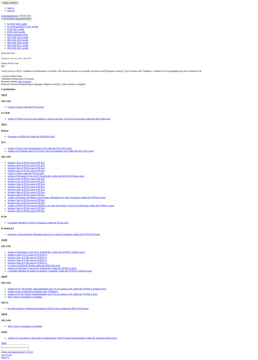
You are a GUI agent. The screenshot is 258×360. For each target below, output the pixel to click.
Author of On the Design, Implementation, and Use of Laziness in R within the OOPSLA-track (52, 294)
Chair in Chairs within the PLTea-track (26, 107)
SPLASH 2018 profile (17, 37)
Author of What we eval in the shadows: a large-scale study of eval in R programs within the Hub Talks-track (59, 119)
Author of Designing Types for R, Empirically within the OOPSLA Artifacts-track (46, 252)
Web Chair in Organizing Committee (25, 297)
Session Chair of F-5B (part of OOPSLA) (27, 257)
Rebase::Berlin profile (17, 34)
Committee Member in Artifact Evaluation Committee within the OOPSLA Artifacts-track (50, 271)
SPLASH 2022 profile (17, 48)
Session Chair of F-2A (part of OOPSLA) (27, 255)
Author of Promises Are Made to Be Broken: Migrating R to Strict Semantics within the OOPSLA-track (57, 197)
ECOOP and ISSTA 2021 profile (22, 26)
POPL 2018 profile (16, 32)
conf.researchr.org (9, 15)
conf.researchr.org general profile (16, 19)
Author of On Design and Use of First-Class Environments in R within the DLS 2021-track (51, 151)
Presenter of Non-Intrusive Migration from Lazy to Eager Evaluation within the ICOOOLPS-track (54, 234)
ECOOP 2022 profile (17, 24)
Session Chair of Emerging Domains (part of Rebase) (33, 291)
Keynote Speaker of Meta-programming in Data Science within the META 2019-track (48, 308)
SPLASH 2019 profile (17, 40)
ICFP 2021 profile (15, 29)
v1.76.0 (28, 352)
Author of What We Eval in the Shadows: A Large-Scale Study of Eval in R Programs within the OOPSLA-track (61, 205)
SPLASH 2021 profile (17, 45)
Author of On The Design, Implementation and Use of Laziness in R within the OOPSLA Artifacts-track (57, 289)
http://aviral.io (24, 81)
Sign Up (5, 357)
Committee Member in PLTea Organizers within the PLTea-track (38, 222)
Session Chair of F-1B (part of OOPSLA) (27, 260)
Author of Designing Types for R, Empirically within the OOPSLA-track (42, 268)
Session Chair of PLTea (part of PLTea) (26, 162)
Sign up (10, 10)
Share (4, 343)
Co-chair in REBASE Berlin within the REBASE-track (34, 265)
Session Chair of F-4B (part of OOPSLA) (27, 263)
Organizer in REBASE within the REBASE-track (31, 136)
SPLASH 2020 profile (17, 42)
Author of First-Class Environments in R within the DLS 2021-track (40, 148)
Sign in (10, 8)
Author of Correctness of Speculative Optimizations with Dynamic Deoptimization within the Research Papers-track (62, 338)
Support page (6, 355)
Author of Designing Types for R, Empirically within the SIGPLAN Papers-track (46, 176)
